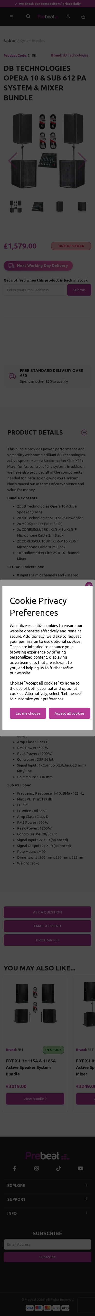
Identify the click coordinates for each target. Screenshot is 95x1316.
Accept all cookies (70, 713)
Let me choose (28, 713)
